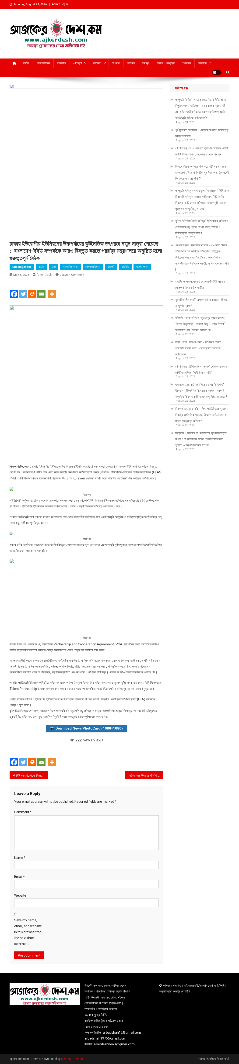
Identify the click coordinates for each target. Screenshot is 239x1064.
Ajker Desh (44, 274)
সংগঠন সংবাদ (142, 267)
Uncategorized (22, 267)
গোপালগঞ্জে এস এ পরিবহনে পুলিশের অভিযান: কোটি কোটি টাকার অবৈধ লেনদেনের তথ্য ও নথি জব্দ (201, 151)
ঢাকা (54, 267)
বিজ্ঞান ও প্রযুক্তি (166, 63)
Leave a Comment (72, 274)
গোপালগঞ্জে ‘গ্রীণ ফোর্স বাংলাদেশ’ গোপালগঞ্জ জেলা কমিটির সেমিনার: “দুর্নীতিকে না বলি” (201, 369)
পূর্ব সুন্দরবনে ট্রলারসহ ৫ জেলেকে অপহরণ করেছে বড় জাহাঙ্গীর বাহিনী (201, 133)
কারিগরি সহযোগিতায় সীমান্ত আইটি (213, 1059)
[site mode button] (216, 72)
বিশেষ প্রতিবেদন (92, 267)
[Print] (32, 290)
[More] (52, 290)
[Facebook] (14, 290)
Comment (23, 812)
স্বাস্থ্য (145, 63)
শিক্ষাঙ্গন (187, 63)
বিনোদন (131, 63)
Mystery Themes (72, 1059)
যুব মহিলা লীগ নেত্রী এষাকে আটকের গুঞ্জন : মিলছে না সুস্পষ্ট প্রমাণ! (201, 303)
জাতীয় (26, 63)
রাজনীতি (61, 63)
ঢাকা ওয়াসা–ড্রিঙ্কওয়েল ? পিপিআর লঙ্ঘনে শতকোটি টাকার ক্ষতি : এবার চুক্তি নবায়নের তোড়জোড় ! (198, 348)
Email (19, 876)
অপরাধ (116, 63)
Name (19, 858)
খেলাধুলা (77, 63)
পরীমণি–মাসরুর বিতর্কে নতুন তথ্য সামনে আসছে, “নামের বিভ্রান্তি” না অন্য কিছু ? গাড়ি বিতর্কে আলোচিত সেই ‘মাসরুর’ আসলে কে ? (200, 324)
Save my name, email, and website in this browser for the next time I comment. (28, 932)
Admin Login (60, 4)
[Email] (41, 290)
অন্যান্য (202, 63)
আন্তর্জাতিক (43, 63)
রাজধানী (111, 267)
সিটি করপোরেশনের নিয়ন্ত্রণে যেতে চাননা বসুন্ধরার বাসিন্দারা (32, 775)
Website (20, 895)
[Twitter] (23, 290)
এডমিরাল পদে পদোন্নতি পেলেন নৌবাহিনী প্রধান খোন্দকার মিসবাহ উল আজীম (200, 284)
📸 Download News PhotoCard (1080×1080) (86, 728)
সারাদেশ (97, 63)
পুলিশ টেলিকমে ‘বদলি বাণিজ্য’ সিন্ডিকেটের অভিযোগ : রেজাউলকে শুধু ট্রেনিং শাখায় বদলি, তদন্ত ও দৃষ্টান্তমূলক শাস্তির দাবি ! (202, 227)
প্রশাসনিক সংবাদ (70, 267)
